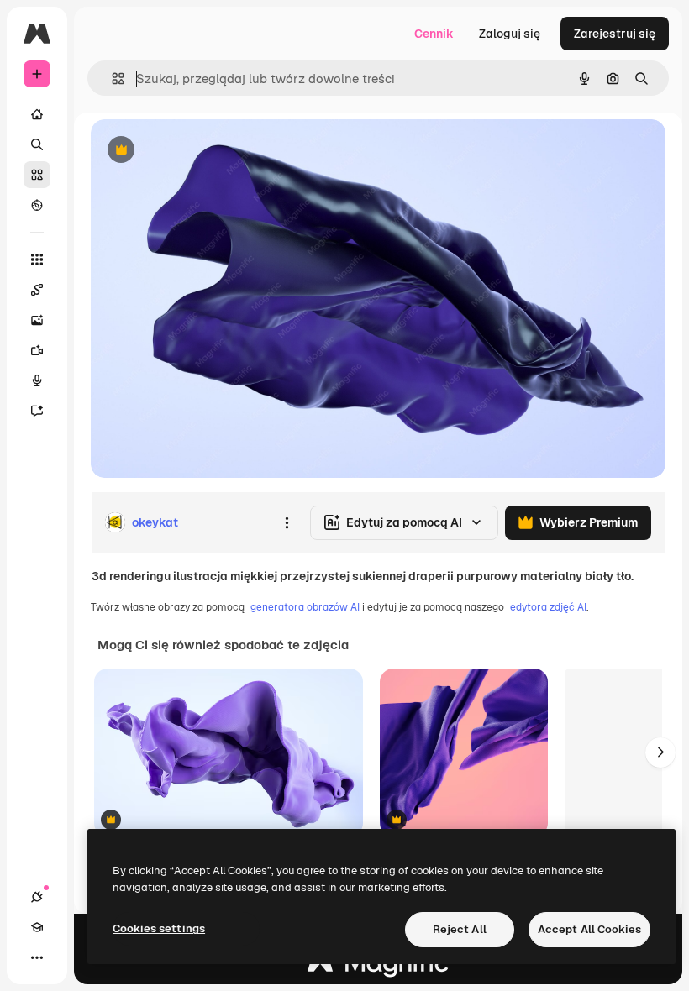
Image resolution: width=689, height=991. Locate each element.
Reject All (460, 929)
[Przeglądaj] (37, 204)
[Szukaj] (37, 144)
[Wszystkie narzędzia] (37, 259)
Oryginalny (207, 151)
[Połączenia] (37, 897)
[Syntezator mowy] (37, 380)
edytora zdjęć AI (548, 607)
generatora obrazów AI (305, 607)
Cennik (434, 33)
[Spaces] (37, 289)
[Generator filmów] (37, 350)
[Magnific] (378, 967)
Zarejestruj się (614, 33)
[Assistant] (37, 410)
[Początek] (37, 114)
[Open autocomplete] (111, 78)
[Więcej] (37, 957)
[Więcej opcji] (286, 522)
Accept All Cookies (589, 929)
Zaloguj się (509, 33)
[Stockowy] (37, 174)
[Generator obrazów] (37, 320)
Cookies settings (159, 928)
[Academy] (37, 927)
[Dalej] (660, 752)
